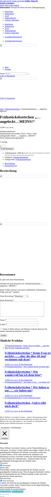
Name (3, 320)
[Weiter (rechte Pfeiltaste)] (3, 496)
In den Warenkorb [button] (25, 364)
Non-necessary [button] (5, 478)
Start (1, 109)
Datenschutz (9, 14)
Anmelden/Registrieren (13, 37)
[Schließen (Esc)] (8, 494)
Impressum (9, 12)
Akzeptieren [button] (5, 428)
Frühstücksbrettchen (12, 109)
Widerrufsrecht (10, 18)
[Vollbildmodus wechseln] (3, 494)
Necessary (7, 465)
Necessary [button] (4, 463)
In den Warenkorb (7, 149)
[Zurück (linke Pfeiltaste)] (1, 496)
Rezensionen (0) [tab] (11, 166)
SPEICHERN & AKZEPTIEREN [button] (13, 489)
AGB (7, 16)
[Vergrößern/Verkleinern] (1, 494)
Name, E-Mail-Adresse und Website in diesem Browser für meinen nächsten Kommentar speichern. (23, 330)
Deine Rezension (7, 300)
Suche (2, 74)
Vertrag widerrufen (12, 20)
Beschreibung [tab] (10, 164)
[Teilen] (6, 494)
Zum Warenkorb (5, 492)
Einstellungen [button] (16, 428)
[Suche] (28, 74)
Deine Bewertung (7, 296)
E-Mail (3, 324)
